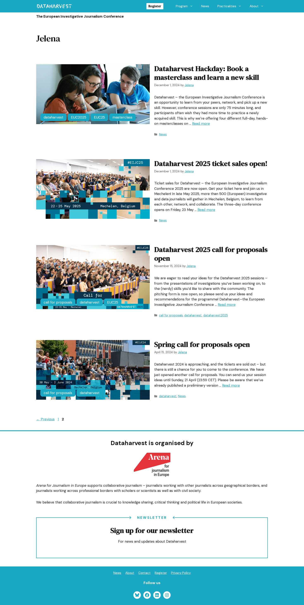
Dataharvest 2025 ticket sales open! (210, 163)
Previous (45, 419)
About (254, 6)
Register (154, 6)
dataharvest (53, 117)
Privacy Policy (181, 573)
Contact (144, 573)
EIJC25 (99, 117)
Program (182, 6)
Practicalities (226, 6)
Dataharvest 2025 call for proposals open (211, 253)
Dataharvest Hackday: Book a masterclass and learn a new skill (206, 73)
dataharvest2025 (215, 315)
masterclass (122, 117)
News (205, 6)
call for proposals (58, 302)
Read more (201, 123)
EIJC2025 (78, 117)
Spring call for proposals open (202, 344)
